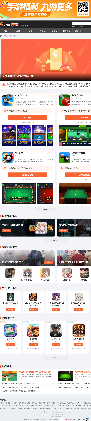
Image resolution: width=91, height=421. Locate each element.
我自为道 (85, 406)
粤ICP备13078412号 (45, 413)
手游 (1, 36)
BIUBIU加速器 (62, 408)
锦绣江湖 (78, 406)
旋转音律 (61, 406)
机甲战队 (16, 406)
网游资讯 (66, 31)
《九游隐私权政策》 (27, 419)
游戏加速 (48, 408)
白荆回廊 (14, 403)
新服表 (54, 31)
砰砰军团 (22, 406)
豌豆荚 (54, 408)
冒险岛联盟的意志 (32, 406)
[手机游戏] (14, 25)
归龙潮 (84, 403)
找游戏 (18, 31)
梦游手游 (28, 408)
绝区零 (2, 403)
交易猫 (35, 408)
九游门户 (3, 19)
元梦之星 (8, 403)
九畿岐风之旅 (21, 408)
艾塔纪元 (41, 406)
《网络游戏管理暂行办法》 (40, 419)
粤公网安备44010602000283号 (76, 419)
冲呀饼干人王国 (70, 406)
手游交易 (41, 408)
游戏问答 (78, 31)
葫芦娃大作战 (61, 403)
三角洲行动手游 (51, 403)
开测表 (42, 31)
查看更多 (6, 230)
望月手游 (2, 408)
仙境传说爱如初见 (7, 406)
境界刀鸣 (48, 406)
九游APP (9, 19)
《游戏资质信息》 (53, 419)
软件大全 (83, 408)
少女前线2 (77, 403)
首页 (6, 31)
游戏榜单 (69, 408)
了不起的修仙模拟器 (24, 403)
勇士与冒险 (42, 403)
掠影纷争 (54, 406)
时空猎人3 (80, 26)
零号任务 (34, 403)
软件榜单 (76, 408)
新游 (30, 31)
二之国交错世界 (11, 408)
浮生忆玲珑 (69, 403)
